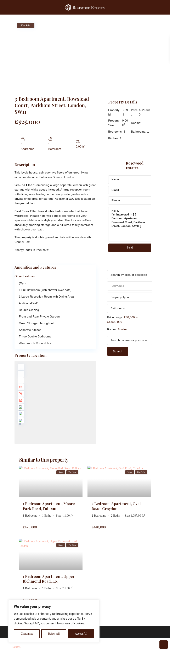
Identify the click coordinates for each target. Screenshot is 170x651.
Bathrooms (117, 308)
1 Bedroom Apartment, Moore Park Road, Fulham (49, 506)
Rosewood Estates (134, 165)
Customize (27, 633)
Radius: (117, 329)
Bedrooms (117, 286)
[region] (54, 621)
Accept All (81, 633)
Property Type (119, 297)
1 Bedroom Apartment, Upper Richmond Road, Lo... (49, 579)
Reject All (54, 633)
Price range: (115, 317)
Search (118, 351)
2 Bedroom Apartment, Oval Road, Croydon (116, 506)
